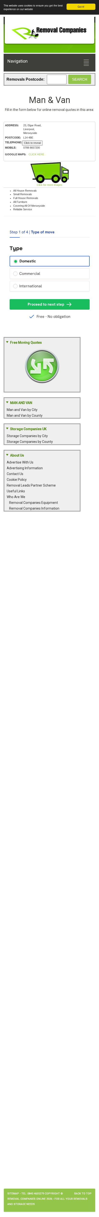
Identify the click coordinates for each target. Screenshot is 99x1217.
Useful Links (16, 491)
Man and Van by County (25, 415)
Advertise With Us (20, 462)
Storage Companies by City (27, 436)
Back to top (83, 1193)
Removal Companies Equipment (33, 503)
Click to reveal (32, 142)
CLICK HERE (36, 154)
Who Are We (16, 497)
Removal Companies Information (34, 508)
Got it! (81, 6)
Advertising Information (25, 468)
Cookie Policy (17, 480)
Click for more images (49, 184)
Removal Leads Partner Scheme (31, 485)
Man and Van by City (22, 410)
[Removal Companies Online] (49, 31)
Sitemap (13, 1193)
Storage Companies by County (30, 442)
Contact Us (15, 474)
